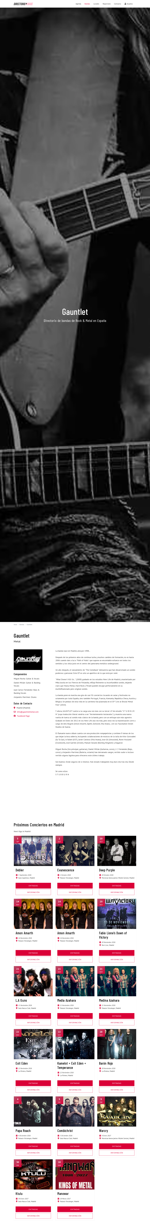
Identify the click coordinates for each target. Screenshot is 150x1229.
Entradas (33, 886)
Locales (96, 4)
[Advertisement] (75, 798)
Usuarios (129, 4)
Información (33, 892)
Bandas (87, 4)
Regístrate (107, 4)
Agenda (78, 4)
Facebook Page (23, 716)
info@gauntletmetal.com (28, 712)
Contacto (117, 4)
